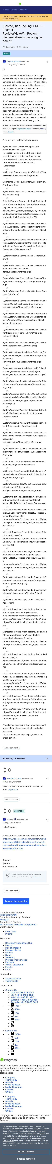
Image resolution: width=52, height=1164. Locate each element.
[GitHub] (12, 1023)
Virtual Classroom (14, 964)
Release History (13, 950)
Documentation (13, 947)
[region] (26, 1143)
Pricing (8, 933)
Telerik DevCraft (8, 914)
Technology (11, 1079)
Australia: (24, 1002)
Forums (9, 952)
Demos (8, 945)
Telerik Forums (10, 10)
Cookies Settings (26, 1159)
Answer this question (16, 901)
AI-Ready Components (25, 924)
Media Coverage (13, 1087)
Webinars (10, 957)
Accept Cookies (26, 1151)
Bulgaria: (24, 999)
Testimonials (11, 981)
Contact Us (11, 990)
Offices (9, 1091)
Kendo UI (4, 919)
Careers (9, 1089)
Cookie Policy (8, 1141)
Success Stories (13, 978)
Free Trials (10, 931)
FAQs (7, 969)
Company (10, 1077)
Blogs (8, 955)
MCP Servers (6, 924)
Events (8, 967)
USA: (22, 992)
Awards (9, 1082)
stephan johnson (14, 61)
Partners (9, 962)
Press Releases (12, 1084)
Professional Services (16, 959)
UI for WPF (23, 10)
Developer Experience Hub (18, 943)
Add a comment (11, 748)
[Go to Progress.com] (8, 1061)
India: (23, 997)
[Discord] (12, 1026)
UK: (22, 995)
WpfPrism (13, 789)
